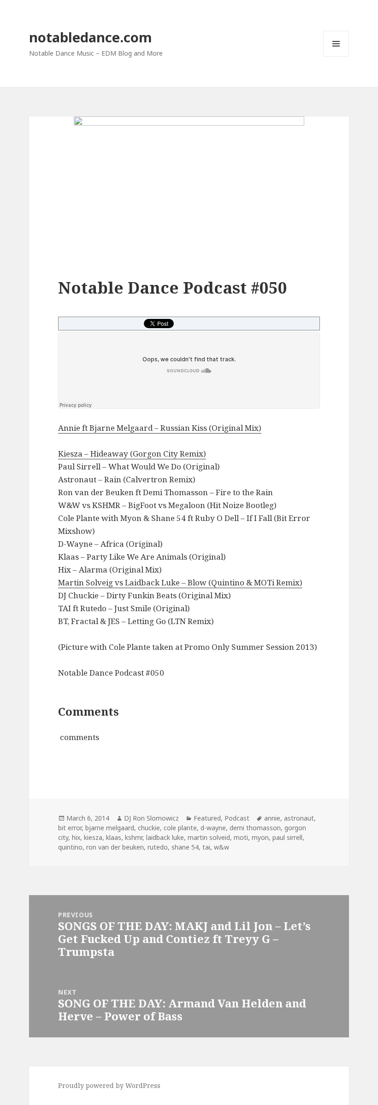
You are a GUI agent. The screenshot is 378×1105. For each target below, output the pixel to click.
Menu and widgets (336, 56)
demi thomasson (255, 827)
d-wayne (213, 827)
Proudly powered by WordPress (109, 1085)
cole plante (180, 827)
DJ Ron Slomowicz (151, 818)
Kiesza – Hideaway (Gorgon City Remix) (132, 453)
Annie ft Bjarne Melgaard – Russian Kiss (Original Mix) (159, 427)
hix (76, 837)
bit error (70, 827)
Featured (207, 818)
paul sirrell (287, 837)
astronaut (299, 818)
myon (260, 837)
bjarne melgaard (109, 827)
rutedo (158, 847)
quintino (70, 847)
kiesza (93, 837)
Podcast (236, 818)
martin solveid (209, 837)
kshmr (133, 837)
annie (272, 818)
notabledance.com (90, 37)
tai (206, 847)
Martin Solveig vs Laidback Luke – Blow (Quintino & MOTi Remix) (180, 582)
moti (241, 837)
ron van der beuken (115, 847)
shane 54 (185, 847)
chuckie (149, 827)
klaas (113, 837)
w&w (221, 847)
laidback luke (165, 837)
